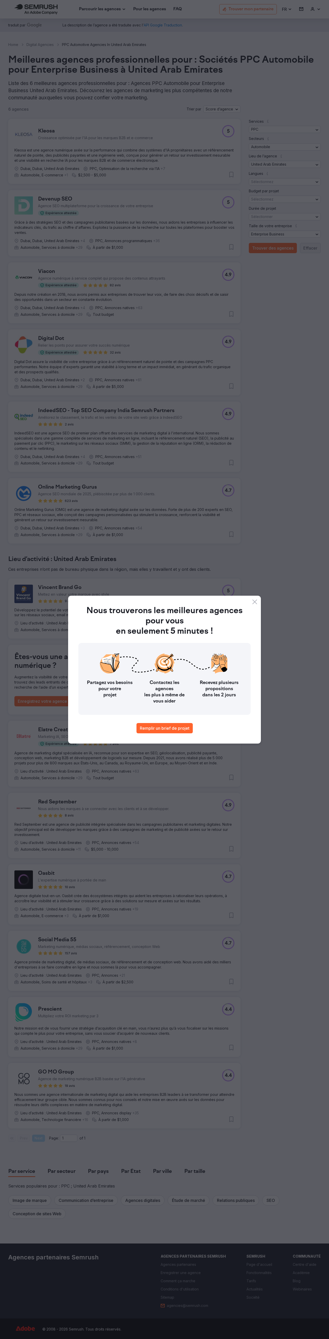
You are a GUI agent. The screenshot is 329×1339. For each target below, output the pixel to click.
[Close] (255, 602)
